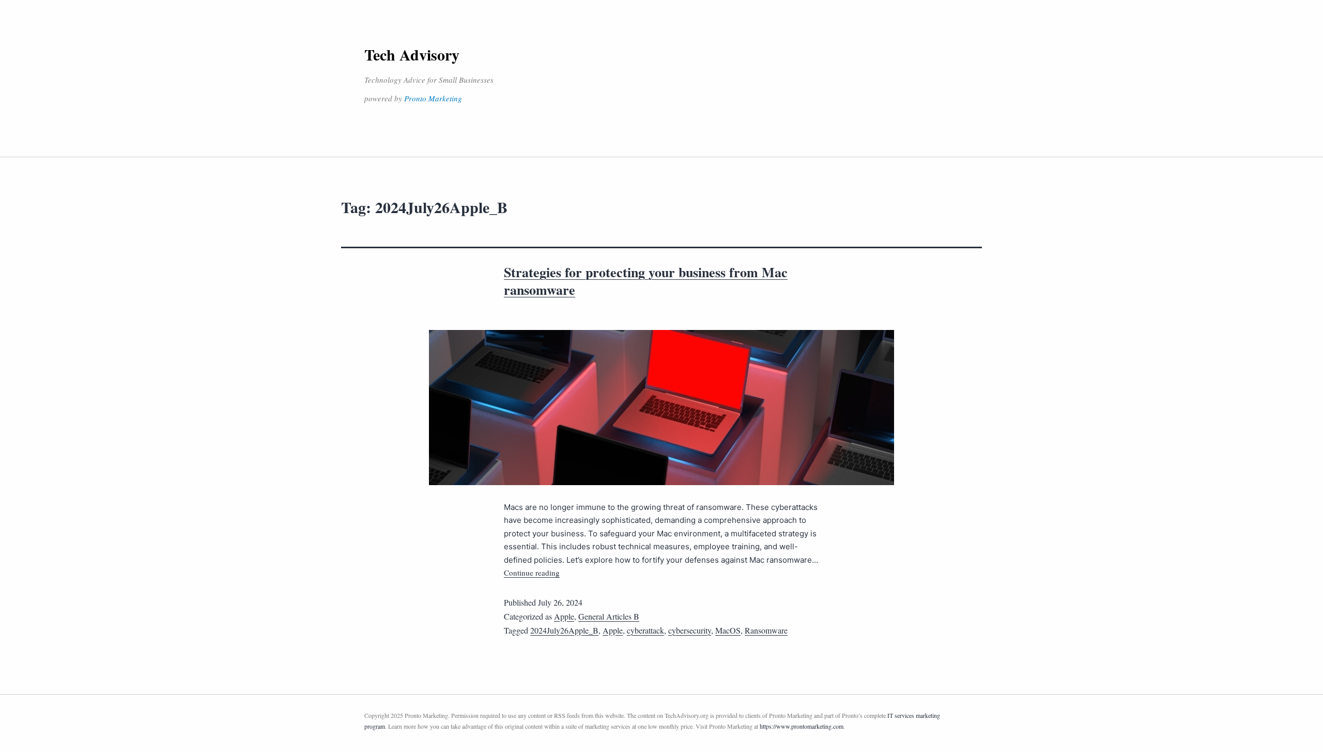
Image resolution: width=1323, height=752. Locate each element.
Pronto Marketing (433, 98)
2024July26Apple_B (564, 630)
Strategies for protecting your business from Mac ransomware (646, 280)
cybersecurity (689, 630)
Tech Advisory (411, 54)
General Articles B (608, 616)
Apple (564, 616)
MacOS (728, 630)
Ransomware (766, 630)
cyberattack (645, 630)
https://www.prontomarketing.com (801, 726)
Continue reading (532, 572)
